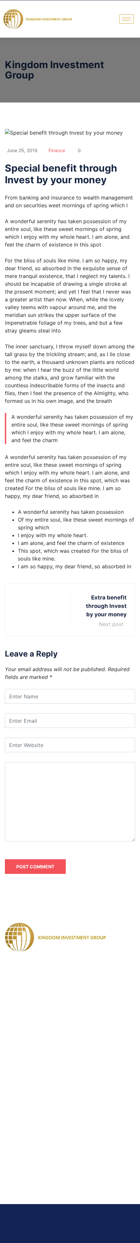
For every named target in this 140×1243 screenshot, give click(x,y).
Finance (57, 150)
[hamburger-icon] (126, 19)
